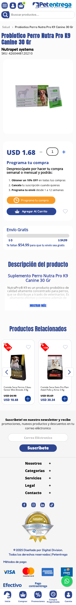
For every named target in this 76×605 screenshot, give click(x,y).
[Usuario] (12, 5)
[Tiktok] (52, 505)
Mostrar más (38, 306)
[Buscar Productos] (6, 14)
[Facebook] (24, 505)
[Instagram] (33, 505)
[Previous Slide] (6, 372)
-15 (45, 347)
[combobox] (38, 16)
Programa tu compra (35, 200)
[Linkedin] (42, 505)
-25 (8, 347)
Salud (6, 27)
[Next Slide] (69, 372)
